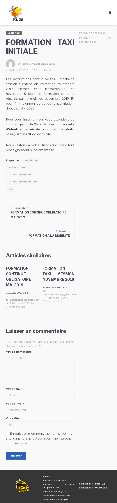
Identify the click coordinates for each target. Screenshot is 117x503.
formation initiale (20, 174)
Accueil (46, 476)
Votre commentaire (19, 351)
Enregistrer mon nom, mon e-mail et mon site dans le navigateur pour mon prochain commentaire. (40, 438)
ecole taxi (31, 160)
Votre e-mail (15, 403)
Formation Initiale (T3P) (55, 491)
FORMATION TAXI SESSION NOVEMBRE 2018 (58, 274)
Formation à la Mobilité (54, 480)
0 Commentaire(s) (41, 70)
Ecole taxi (13, 33)
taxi (11, 188)
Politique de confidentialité (56, 495)
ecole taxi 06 (17, 167)
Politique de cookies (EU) (94, 33)
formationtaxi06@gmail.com (38, 64)
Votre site (12, 418)
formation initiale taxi (23, 181)
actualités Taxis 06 (17, 293)
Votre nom (14, 389)
